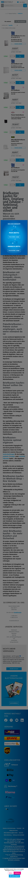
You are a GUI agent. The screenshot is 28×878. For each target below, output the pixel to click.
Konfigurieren (17, 873)
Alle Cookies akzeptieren (14, 876)
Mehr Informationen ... (19, 870)
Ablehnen (11, 873)
